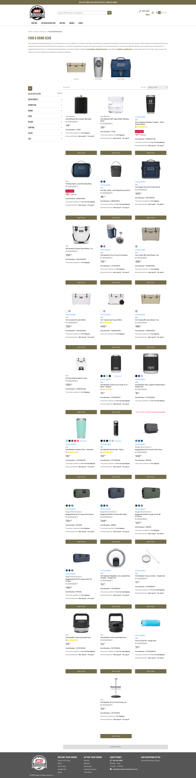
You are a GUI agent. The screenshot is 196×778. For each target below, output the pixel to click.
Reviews (87, 763)
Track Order (87, 772)
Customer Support (90, 769)
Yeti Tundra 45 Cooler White (76, 320)
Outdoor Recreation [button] (48, 23)
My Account (88, 766)
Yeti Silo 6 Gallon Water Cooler (76, 378)
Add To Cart (81, 153)
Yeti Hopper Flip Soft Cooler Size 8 (147, 187)
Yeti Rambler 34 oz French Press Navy (114, 255)
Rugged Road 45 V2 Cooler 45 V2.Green (80, 514)
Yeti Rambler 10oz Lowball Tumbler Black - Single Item (150, 386)
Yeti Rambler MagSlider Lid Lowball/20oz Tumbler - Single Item (115, 577)
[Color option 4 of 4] (113, 376)
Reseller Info (62, 769)
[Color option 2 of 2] (107, 246)
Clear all (59, 93)
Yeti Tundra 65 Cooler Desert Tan (147, 320)
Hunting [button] (34, 23)
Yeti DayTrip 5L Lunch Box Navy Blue (79, 184)
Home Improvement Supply (150, 760)
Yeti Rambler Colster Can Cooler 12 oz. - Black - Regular (114, 386)
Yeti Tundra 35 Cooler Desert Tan (147, 255)
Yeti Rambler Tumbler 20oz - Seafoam (79, 449)
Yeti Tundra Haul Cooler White (111, 320)
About (60, 763)
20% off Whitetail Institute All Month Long (97, 2)
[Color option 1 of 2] (104, 246)
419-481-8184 (118, 760)
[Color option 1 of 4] (104, 376)
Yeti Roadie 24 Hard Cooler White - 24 (79, 248)
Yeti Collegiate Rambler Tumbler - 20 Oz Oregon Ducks (149, 123)
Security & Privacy (64, 760)
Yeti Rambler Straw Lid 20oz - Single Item (150, 576)
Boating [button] (62, 23)
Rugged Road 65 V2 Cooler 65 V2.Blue (113, 514)
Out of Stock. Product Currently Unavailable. (151, 412)
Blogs (60, 772)
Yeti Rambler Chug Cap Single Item (78, 637)
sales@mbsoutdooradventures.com (125, 769)
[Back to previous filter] (30, 88)
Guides (81, 23)
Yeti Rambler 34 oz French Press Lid (113, 702)
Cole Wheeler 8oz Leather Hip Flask (78, 119)
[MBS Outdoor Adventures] (37, 12)
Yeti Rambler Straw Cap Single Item (113, 637)
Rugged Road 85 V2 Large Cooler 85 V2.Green (147, 515)
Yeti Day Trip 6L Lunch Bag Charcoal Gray (115, 190)
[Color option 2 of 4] (107, 376)
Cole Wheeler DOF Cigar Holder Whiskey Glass (114, 120)
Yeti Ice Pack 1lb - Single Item (145, 641)
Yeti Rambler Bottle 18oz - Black (112, 449)
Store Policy (62, 766)
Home (30, 31)
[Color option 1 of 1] (104, 182)
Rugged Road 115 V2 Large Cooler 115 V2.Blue (79, 580)
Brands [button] (71, 23)
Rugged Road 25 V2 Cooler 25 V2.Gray (148, 449)
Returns (86, 760)
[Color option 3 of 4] (110, 376)
